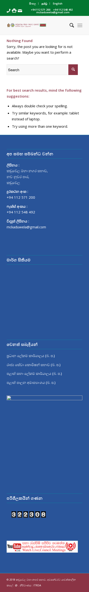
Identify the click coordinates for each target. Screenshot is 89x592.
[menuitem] (32, 3)
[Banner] (37, 25)
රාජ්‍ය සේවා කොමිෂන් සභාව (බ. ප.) (34, 364)
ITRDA (37, 585)
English (57, 3)
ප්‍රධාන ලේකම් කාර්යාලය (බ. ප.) (31, 355)
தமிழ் (44, 3)
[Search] (69, 25)
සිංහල (32, 3)
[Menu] (79, 25)
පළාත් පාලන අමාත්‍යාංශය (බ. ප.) (31, 382)
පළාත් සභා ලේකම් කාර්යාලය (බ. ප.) (34, 373)
